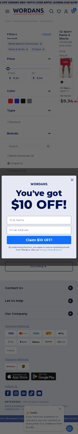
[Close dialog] (72, 180)
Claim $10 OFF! (39, 240)
